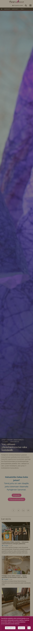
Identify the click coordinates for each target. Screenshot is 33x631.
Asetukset (21, 628)
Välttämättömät (10, 628)
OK (29, 628)
